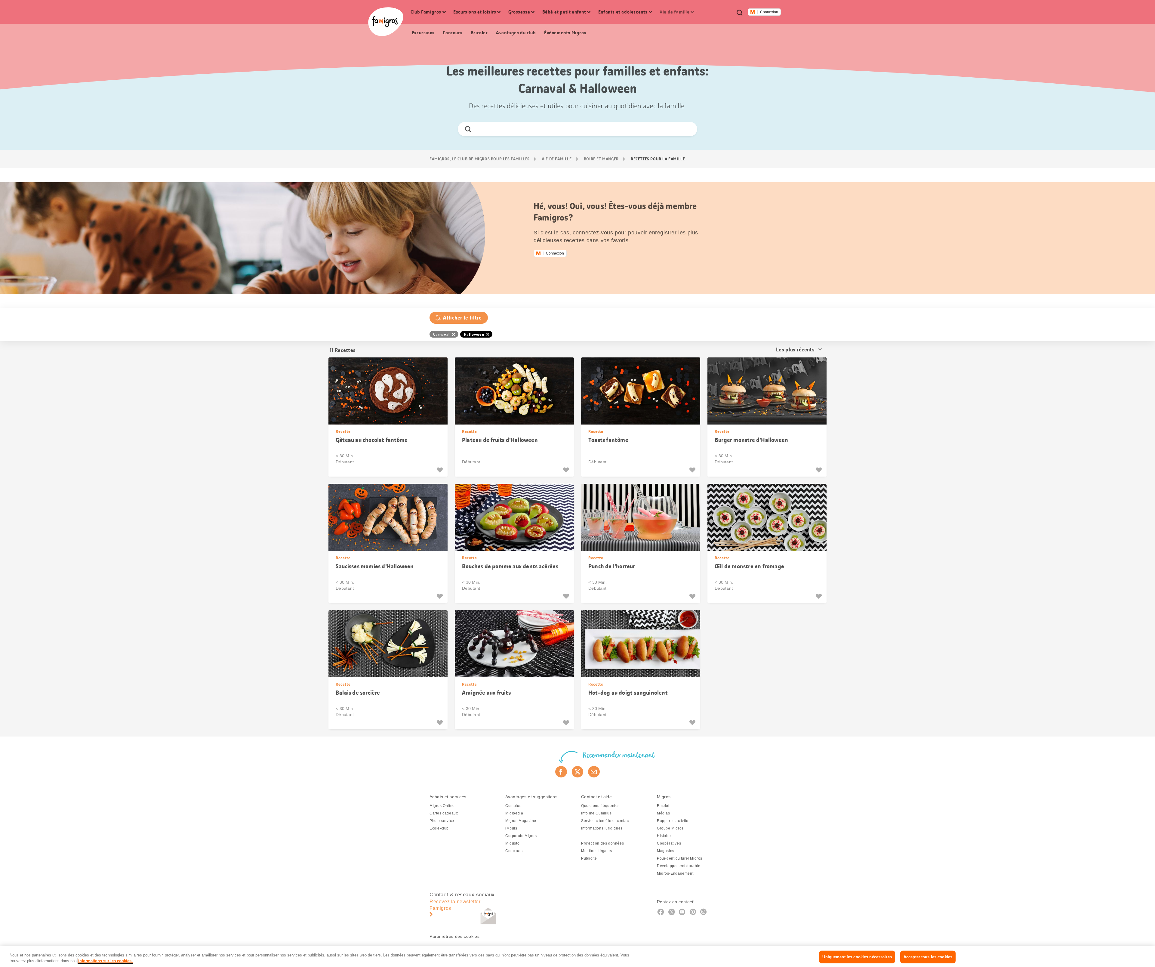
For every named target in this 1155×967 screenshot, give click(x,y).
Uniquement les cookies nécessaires (857, 957)
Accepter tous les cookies (928, 957)
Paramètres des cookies (454, 936)
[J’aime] (440, 470)
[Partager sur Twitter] (578, 771)
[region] (577, 956)
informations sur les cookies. (105, 961)
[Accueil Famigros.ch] (385, 21)
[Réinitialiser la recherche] (687, 129)
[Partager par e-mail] (594, 771)
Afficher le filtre (462, 317)
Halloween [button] (474, 334)
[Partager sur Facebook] (561, 771)
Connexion (769, 12)
